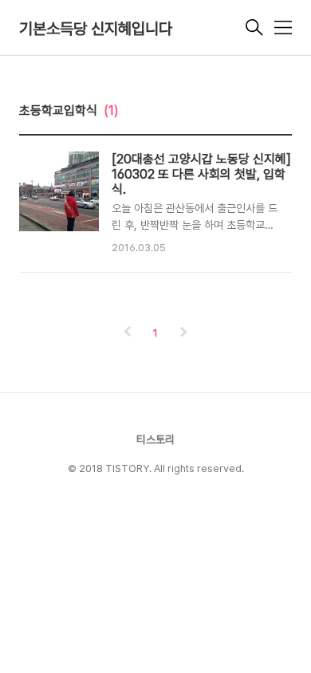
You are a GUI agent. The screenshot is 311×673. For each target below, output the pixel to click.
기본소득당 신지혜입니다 (95, 28)
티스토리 (155, 439)
